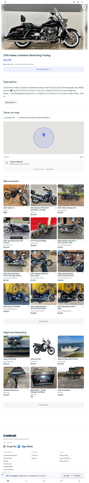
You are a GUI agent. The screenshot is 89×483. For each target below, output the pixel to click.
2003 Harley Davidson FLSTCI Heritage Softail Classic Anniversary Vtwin (12, 275)
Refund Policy (64, 461)
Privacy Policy (64, 455)
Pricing (5, 461)
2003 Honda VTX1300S (11, 307)
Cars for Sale (7, 458)
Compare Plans (8, 469)
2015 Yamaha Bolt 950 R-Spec (67, 307)
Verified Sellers (8, 466)
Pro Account (7, 464)
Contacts (35, 455)
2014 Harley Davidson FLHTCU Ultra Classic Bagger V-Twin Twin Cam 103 (39, 309)
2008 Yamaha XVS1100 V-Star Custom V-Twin (67, 242)
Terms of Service (65, 458)
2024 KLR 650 (36, 359)
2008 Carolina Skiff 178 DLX (68, 359)
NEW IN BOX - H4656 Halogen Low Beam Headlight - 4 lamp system (40, 392)
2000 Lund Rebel (64, 390)
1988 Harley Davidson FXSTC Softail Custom (66, 274)
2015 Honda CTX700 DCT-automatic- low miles (40, 209)
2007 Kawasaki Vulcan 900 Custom (13, 242)
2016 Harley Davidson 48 (67, 208)
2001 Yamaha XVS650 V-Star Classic (40, 274)
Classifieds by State (10, 455)
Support (34, 458)
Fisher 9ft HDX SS (9, 359)
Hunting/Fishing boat (11, 390)
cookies (15, 476)
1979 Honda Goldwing (38, 241)
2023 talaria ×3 (8, 208)
